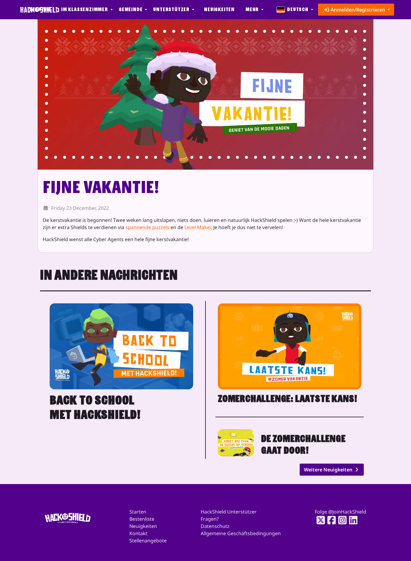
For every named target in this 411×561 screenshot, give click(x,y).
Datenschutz (215, 526)
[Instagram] (340, 520)
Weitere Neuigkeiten (329, 469)
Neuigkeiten (219, 9)
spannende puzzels (147, 227)
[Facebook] (330, 520)
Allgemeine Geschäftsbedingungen (241, 533)
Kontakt (138, 533)
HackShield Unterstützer (229, 511)
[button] (86, 9)
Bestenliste (141, 519)
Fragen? (210, 519)
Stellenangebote (148, 540)
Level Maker (197, 227)
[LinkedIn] (351, 520)
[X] (319, 520)
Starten (137, 511)
